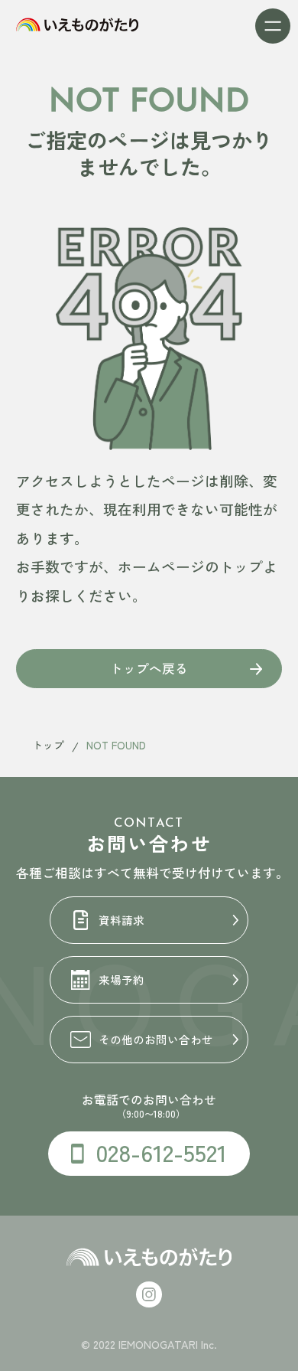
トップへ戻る (149, 668)
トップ (48, 744)
